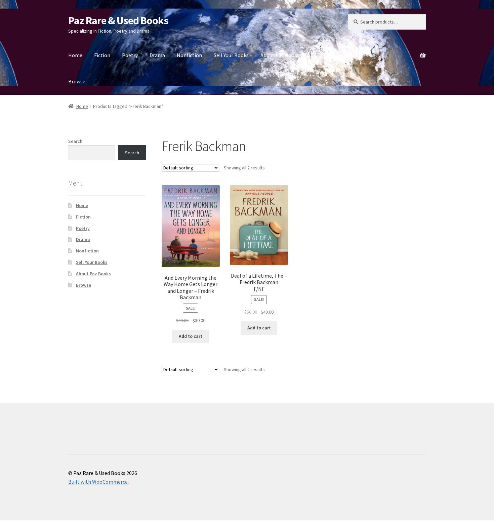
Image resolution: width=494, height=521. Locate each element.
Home (75, 55)
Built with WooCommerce (98, 481)
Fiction (102, 55)
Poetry (130, 55)
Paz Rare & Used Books (118, 20)
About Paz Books (279, 55)
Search (75, 141)
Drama (157, 55)
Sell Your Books (231, 55)
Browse (76, 81)
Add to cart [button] (190, 336)
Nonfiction (189, 55)
